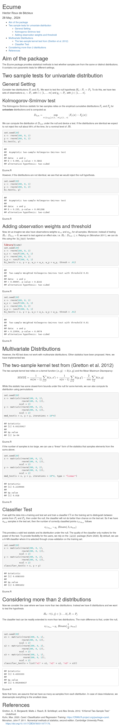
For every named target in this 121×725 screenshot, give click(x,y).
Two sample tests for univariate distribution (30, 25)
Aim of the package (18, 22)
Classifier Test (22, 44)
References (14, 50)
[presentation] (30, 89)
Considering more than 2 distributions (27, 47)
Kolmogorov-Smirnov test (27, 31)
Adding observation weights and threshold (36, 34)
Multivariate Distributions (21, 37)
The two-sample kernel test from (41, 41)
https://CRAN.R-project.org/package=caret (88, 717)
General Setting (23, 28)
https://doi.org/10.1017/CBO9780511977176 (28, 723)
